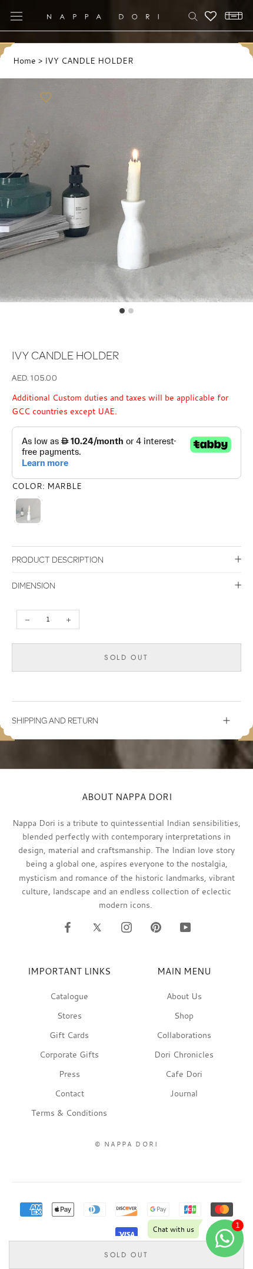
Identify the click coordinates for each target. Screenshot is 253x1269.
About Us (184, 996)
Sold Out (126, 657)
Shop (184, 1015)
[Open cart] (230, 16)
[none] (28, 511)
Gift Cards (69, 1034)
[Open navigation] (16, 16)
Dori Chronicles (184, 1054)
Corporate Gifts (69, 1054)
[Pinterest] (156, 927)
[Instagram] (126, 927)
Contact (69, 1093)
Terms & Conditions (69, 1112)
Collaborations (184, 1034)
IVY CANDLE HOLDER (89, 60)
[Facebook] (67, 927)
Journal (184, 1093)
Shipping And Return (55, 720)
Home (24, 60)
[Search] (193, 16)
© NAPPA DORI (126, 1144)
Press (69, 1073)
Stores (69, 1015)
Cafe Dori (183, 1073)
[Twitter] (97, 927)
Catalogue (69, 996)
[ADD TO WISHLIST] (45, 97)
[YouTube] (185, 927)
